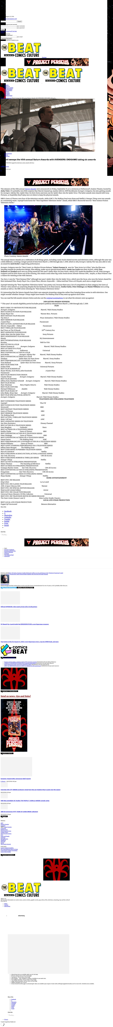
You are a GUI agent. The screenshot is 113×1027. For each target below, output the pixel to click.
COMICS (6, 85)
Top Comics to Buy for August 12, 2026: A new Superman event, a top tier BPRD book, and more (30, 642)
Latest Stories (11, 657)
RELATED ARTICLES (9, 587)
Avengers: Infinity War (10, 551)
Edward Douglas (5, 166)
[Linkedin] (23, 173)
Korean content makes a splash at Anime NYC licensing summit (20, 662)
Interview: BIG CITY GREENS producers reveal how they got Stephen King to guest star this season (30, 789)
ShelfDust (3, 840)
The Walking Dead (9, 555)
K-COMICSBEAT (8, 89)
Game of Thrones (8, 552)
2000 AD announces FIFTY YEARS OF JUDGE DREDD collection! (19, 811)
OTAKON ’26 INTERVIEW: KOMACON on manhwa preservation (20, 663)
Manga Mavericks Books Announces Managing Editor (18, 664)
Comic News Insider (6, 851)
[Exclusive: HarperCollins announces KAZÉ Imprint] (16, 776)
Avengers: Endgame (9, 549)
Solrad (2, 843)
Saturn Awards (30, 189)
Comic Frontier (8, 827)
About (5, 903)
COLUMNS (7, 93)
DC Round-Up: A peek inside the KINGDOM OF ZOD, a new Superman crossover (25, 624)
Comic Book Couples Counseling (9, 850)
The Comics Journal (6, 844)
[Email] (35, 173)
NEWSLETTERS (8, 95)
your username (21, 26)
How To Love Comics (6, 833)
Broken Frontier (5, 824)
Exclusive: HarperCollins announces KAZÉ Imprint (16, 779)
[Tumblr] (42, 173)
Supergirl (6, 553)
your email (20, 36)
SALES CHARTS (8, 90)
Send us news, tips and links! (16, 696)
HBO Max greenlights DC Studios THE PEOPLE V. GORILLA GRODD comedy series (25, 800)
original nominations (54, 298)
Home (2, 98)
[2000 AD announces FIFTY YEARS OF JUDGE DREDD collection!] (4, 809)
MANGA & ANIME (8, 87)
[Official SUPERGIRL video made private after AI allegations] (10, 604)
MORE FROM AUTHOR (25, 587)
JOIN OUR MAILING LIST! (10, 19)
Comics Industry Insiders (7, 848)
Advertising (7, 906)
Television (7, 156)
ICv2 (2, 835)
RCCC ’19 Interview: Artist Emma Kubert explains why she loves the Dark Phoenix (27, 574)
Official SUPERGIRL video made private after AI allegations (19, 607)
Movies (6, 155)
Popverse (3, 837)
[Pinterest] (16, 173)
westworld (7, 556)
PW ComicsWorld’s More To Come (9, 849)
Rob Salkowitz (4, 839)
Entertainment (8, 98)
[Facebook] (4, 173)
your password (20, 27)
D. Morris (3, 781)
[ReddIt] (29, 173)
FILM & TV (7, 86)
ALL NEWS (7, 94)
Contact (6, 905)
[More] (48, 173)
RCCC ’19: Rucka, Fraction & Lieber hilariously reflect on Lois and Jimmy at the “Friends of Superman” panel (36, 573)
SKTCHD (3, 841)
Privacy (3, 32)
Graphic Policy (4, 832)
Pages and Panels (5, 836)
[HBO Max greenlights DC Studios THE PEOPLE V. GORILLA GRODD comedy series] (4, 798)
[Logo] (21, 82)
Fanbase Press (4, 829)
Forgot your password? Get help (9, 31)
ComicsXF (3, 828)
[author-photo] (5, 583)
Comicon (3, 825)
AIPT (2, 823)
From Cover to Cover (6, 831)
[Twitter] (10, 173)
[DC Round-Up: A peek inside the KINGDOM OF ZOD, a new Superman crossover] (10, 621)
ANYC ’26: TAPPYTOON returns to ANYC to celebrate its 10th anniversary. (22, 666)
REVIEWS (6, 91)
